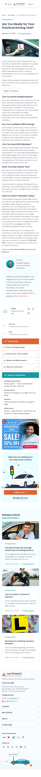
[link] (3, 747)
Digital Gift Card (22, 498)
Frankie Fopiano (25, 33)
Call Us (30, 4)
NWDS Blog (11, 15)
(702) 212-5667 (8, 683)
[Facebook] (28, 309)
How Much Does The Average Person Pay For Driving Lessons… (19, 548)
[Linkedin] (28, 313)
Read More (23, 296)
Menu (10, 4)
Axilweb (22, 691)
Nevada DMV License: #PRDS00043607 (15, 689)
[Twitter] (33, 309)
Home (4, 15)
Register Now (19, 492)
